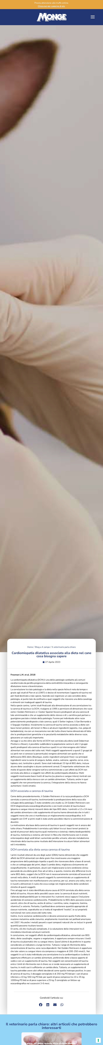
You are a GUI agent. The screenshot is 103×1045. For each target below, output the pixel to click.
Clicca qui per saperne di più (51, 6)
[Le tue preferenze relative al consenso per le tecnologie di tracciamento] (98, 1040)
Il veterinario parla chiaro (64, 647)
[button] (93, 17)
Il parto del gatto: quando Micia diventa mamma (50, 1043)
